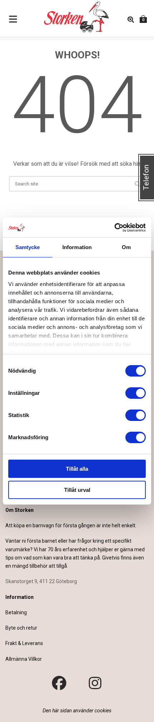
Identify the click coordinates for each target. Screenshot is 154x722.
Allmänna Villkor (23, 659)
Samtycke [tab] (27, 247)
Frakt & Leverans (24, 643)
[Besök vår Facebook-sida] (59, 683)
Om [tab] (126, 247)
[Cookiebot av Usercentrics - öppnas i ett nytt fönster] (114, 227)
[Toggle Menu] (13, 19)
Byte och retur (21, 628)
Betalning (16, 612)
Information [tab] (77, 247)
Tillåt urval (77, 490)
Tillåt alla (77, 469)
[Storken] (69, 16)
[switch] (135, 393)
